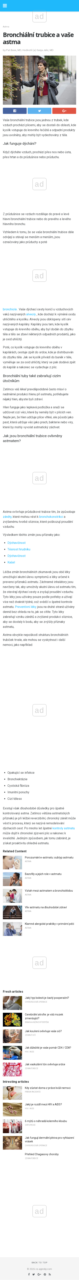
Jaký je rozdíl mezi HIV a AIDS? (43, 1104)
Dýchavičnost (16, 543)
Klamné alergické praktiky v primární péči (49, 923)
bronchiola (10, 309)
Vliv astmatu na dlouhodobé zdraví (46, 907)
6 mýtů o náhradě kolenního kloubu (46, 1121)
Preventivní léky (25, 607)
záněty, (7, 517)
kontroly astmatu (64, 828)
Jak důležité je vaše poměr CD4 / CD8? (48, 1047)
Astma (6, 26)
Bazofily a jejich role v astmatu (43, 874)
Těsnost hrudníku (18, 549)
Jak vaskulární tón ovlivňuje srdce (45, 1064)
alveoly (31, 314)
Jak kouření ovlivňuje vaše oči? (43, 1031)
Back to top (40, 1262)
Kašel (11, 562)
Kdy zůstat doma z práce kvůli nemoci (48, 1087)
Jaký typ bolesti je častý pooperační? (47, 997)
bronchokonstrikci (51, 517)
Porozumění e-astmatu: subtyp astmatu (49, 857)
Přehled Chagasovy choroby (42, 1154)
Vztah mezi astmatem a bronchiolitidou (49, 890)
